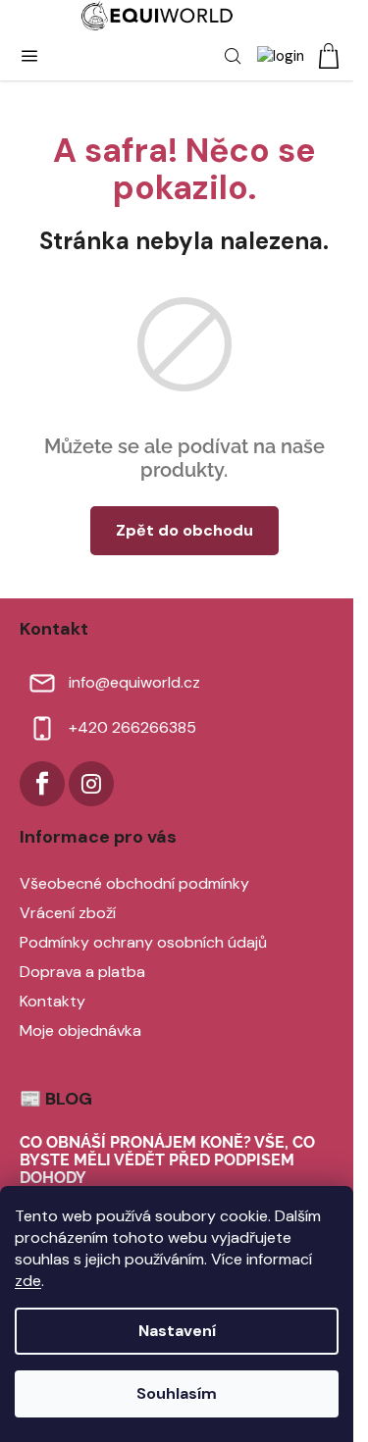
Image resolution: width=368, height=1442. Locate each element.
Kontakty (52, 1001)
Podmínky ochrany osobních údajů (143, 942)
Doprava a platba (82, 971)
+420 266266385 (132, 727)
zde (28, 1280)
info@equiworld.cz (134, 682)
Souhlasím (176, 1393)
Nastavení (177, 1330)
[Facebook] (42, 783)
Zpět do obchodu (184, 530)
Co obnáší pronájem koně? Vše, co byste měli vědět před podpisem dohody (167, 1160)
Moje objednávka (80, 1030)
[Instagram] (91, 783)
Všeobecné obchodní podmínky (134, 883)
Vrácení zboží (68, 912)
